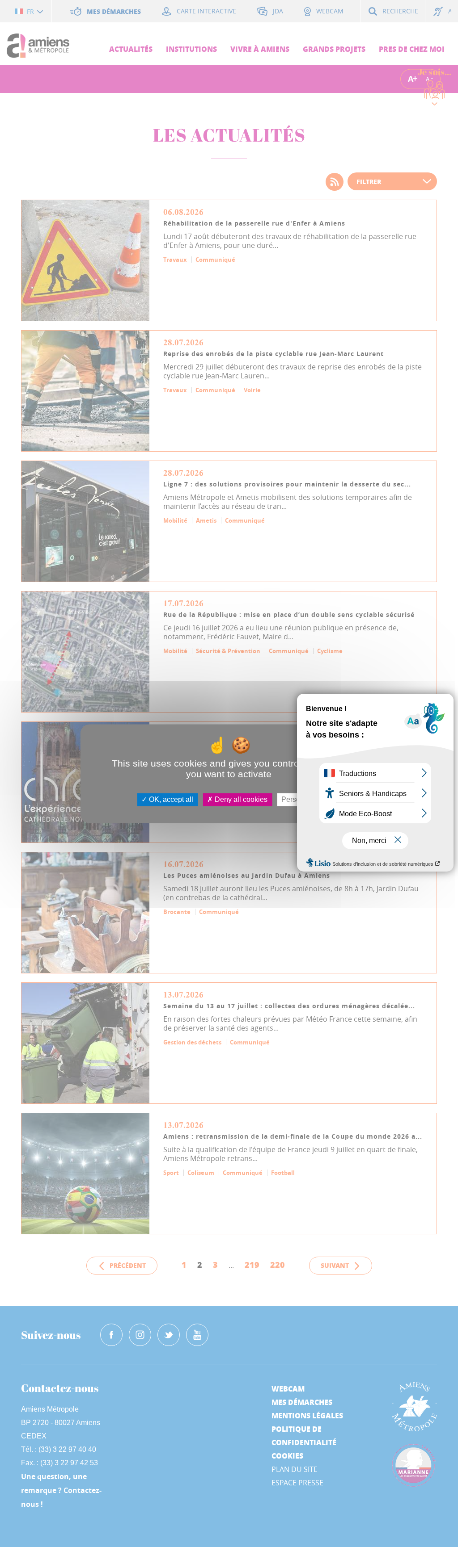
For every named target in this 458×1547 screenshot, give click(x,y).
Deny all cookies (240, 799)
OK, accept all (170, 799)
